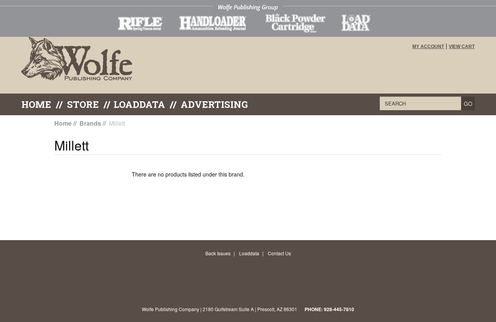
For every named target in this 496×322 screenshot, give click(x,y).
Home (36, 104)
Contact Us (279, 253)
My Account (428, 46)
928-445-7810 (339, 309)
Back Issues (218, 253)
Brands (90, 123)
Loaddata (249, 253)
